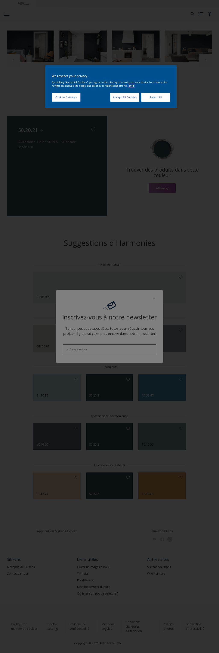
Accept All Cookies (125, 97)
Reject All (156, 97)
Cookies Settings (66, 97)
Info (131, 85)
